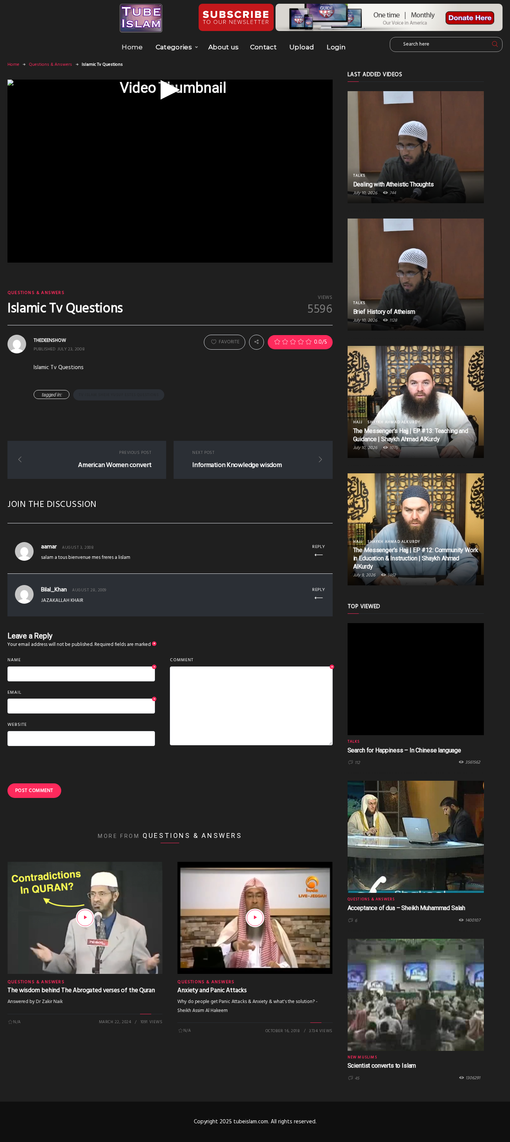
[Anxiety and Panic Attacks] (255, 918)
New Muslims (362, 1057)
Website (17, 724)
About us (223, 47)
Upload (301, 47)
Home (132, 47)
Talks (359, 176)
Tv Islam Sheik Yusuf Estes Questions (119, 395)
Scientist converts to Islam (382, 1065)
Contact (263, 47)
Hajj (358, 422)
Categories (174, 47)
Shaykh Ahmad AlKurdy (393, 422)
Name (81, 660)
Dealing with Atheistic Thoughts (393, 184)
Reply (318, 547)
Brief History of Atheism (384, 311)
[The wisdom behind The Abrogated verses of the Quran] (85, 918)
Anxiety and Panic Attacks (212, 990)
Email (81, 693)
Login (336, 47)
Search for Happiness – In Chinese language (404, 750)
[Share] (256, 341)
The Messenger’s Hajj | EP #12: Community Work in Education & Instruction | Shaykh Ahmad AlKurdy (415, 558)
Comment (251, 660)
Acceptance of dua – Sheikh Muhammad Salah (406, 908)
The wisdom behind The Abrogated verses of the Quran (81, 990)
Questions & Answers (50, 64)
